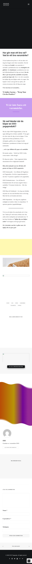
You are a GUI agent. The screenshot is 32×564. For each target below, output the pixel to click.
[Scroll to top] (29, 561)
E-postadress (7, 518)
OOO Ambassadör (8, 172)
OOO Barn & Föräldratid (9, 191)
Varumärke (14, 43)
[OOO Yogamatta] (6, 4)
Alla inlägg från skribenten (10, 447)
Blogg (19, 43)
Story (10, 43)
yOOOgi (19, 305)
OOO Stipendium (7, 199)
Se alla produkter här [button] (16, 366)
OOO (22, 43)
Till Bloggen (16, 546)
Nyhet (7, 303)
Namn (5, 510)
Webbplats (6, 527)
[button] (28, 4)
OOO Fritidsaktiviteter (9, 180)
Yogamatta (5, 44)
